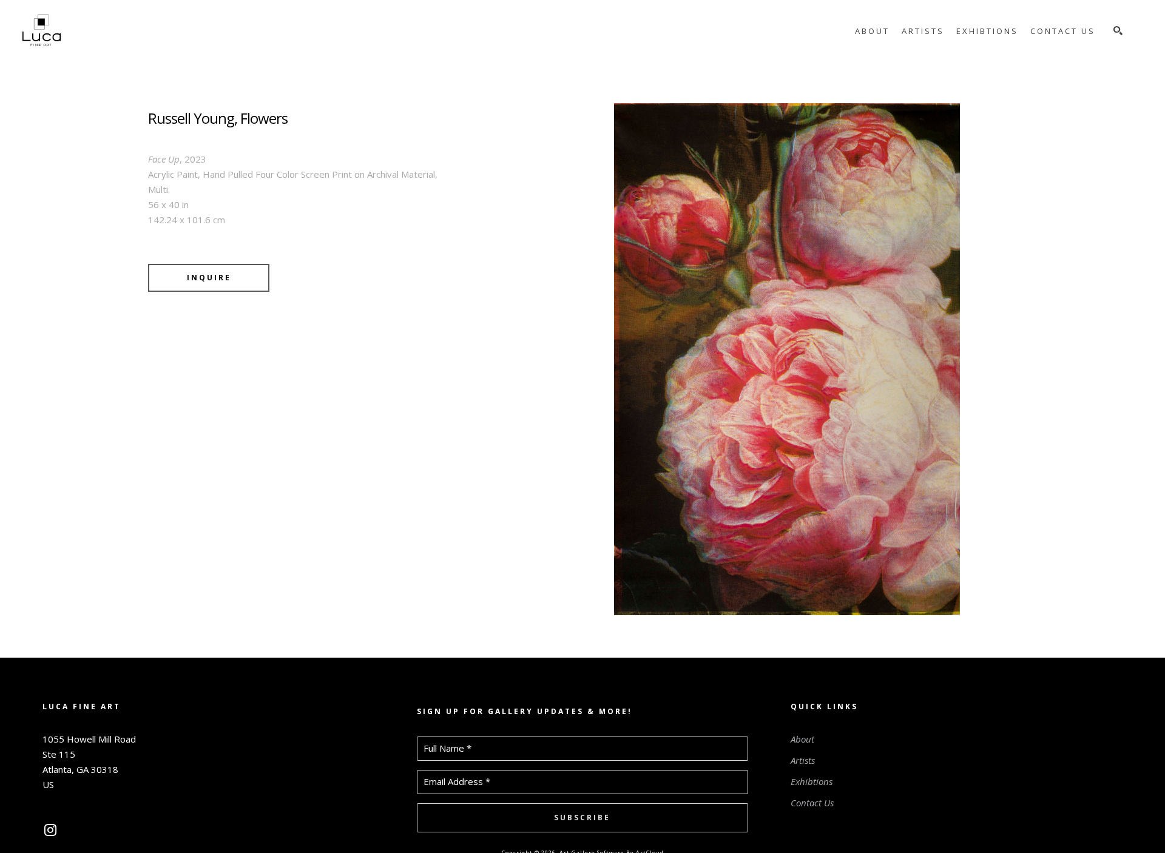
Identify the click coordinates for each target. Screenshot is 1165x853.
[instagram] (50, 830)
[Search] (1118, 30)
